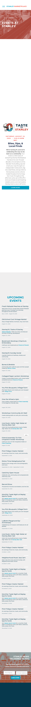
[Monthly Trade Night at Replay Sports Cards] (15, 491)
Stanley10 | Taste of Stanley (12, 329)
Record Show (7, 484)
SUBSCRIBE (15, 678)
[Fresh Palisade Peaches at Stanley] (15, 303)
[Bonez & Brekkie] (15, 362)
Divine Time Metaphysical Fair (13, 461)
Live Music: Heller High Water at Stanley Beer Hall (14, 424)
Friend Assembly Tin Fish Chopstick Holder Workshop (13, 438)
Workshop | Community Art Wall (14, 413)
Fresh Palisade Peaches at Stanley (15, 306)
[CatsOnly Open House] (15, 470)
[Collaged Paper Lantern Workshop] (15, 373)
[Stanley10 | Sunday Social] (15, 350)
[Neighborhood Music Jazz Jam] (15, 555)
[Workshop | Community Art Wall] (15, 410)
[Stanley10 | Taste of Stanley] (15, 327)
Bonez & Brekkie (8, 364)
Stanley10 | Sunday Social (11, 353)
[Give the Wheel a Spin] (15, 396)
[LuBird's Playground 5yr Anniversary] (15, 518)
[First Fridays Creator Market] (15, 448)
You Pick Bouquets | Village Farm (15, 388)
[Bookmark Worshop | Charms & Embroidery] (15, 338)
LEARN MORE (15, 187)
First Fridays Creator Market (12, 451)
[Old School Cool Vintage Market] (15, 316)
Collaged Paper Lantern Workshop (15, 376)
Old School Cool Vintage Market (14, 319)
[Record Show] (15, 481)
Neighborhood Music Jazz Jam (14, 558)
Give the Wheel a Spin (10, 399)
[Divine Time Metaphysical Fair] (15, 458)
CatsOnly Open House (10, 473)
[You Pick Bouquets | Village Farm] (15, 385)
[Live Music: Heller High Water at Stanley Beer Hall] (15, 420)
